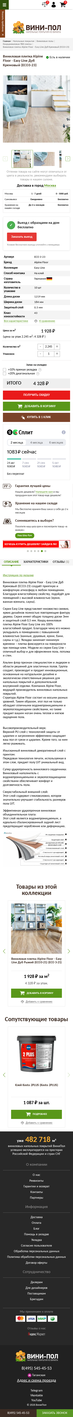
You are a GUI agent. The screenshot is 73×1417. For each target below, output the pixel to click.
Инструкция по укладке (18, 575)
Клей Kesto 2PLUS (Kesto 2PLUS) (36, 1085)
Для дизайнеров (36, 1288)
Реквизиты (36, 1180)
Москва (50, 186)
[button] (67, 158)
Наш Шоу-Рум (25, 535)
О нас (36, 1175)
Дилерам (37, 1282)
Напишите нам (44, 492)
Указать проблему (2, 21)
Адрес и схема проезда (36, 1381)
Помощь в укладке (36, 1234)
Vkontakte (36, 1395)
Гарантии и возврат (36, 1186)
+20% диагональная (21, 373)
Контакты (36, 1192)
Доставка (37, 1217)
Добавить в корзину (40, 406)
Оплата (36, 1223)
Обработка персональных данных (36, 1251)
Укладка (36, 1240)
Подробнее (39, 1114)
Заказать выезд (21, 236)
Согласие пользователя (36, 1245)
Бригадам (36, 1299)
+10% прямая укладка (23, 369)
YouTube (36, 1400)
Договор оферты (36, 1262)
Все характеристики (16, 321)
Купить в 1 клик (38, 417)
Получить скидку (36, 395)
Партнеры (36, 1197)
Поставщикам (36, 1293)
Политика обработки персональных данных (36, 1257)
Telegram (37, 1390)
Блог (36, 1228)
